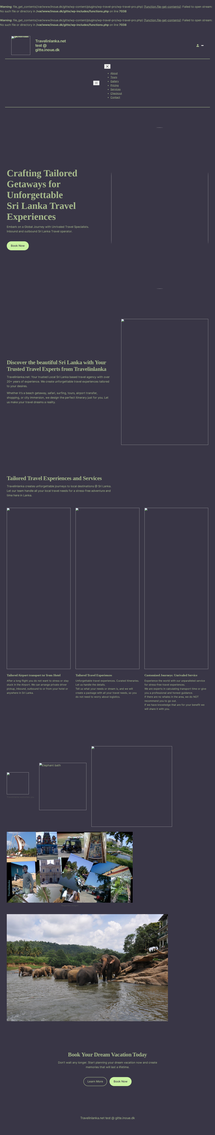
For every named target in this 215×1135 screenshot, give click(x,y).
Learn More (95, 1081)
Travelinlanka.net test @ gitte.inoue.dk (107, 1118)
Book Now (18, 245)
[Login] (197, 45)
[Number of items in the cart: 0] (202, 45)
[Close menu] (107, 66)
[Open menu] (96, 83)
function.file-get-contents (162, 6)
